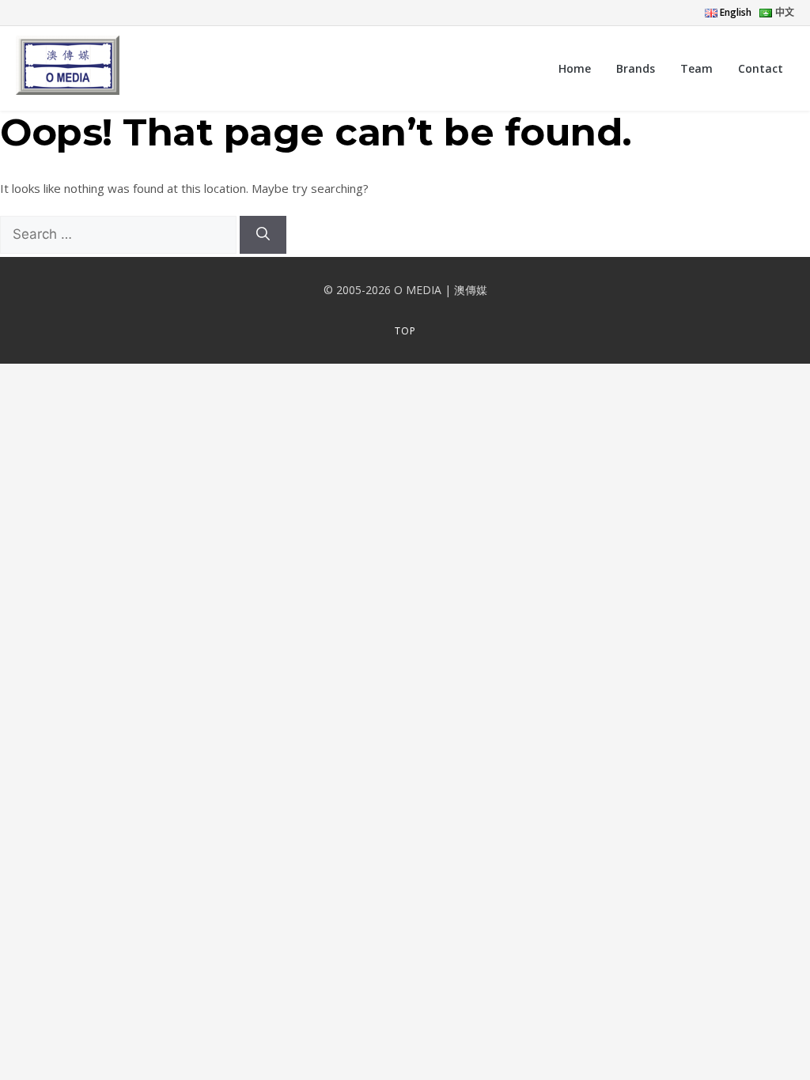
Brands (635, 68)
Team (696, 68)
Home (574, 68)
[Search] (263, 235)
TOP (405, 331)
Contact (760, 68)
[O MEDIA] (67, 68)
